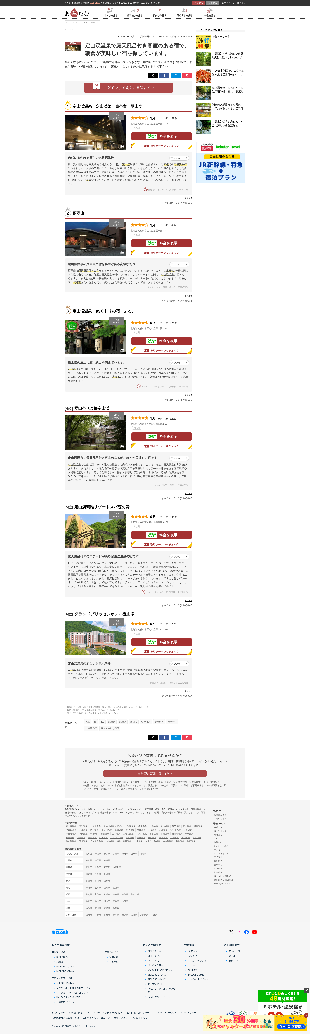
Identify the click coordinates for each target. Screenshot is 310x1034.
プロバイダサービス (158, 965)
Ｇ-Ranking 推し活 (222, 876)
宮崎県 (134, 915)
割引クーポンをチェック (164, 146)
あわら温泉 (128, 834)
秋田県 (125, 853)
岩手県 (107, 853)
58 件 (173, 418)
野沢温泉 (130, 830)
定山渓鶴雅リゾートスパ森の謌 (102, 507)
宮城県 (116, 853)
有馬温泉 (70, 837)
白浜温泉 (81, 837)
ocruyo (217, 838)
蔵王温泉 (176, 826)
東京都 (107, 867)
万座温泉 (83, 830)
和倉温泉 (105, 834)
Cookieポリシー (188, 1012)
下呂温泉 (154, 834)
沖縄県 (154, 915)
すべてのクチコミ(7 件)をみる (177, 202)
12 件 (173, 624)
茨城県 (107, 860)
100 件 (173, 517)
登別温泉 (83, 826)
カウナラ (218, 865)
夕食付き (159, 722)
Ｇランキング (220, 831)
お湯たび (218, 842)
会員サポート (235, 960)
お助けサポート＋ (65, 983)
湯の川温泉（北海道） (113, 826)
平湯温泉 (165, 834)
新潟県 (107, 874)
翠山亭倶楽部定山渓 (91, 408)
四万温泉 (94, 830)
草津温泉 (198, 826)
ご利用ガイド (220, 818)
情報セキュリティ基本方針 (96, 1017)
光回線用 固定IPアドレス (160, 970)
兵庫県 (116, 894)
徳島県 (89, 908)
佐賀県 (98, 915)
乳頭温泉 (131, 826)
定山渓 (133, 722)
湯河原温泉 (175, 830)
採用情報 (192, 970)
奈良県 (125, 894)
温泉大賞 (113, 957)
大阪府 (107, 894)
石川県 (98, 881)
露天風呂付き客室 (110, 728)
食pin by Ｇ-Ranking (223, 880)
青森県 (98, 853)
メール (232, 955)
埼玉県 (89, 867)
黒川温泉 (185, 837)
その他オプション (65, 1002)
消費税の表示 (76, 1012)
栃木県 (89, 860)
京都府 (98, 894)
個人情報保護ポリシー (138, 1012)
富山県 (89, 881)
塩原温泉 (119, 830)
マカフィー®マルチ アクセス (161, 990)
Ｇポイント (219, 827)
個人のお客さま (61, 945)
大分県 (125, 915)
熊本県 (116, 915)
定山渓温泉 (71, 826)
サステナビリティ (197, 960)
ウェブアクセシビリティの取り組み (105, 1012)
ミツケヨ (218, 868)
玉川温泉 (83, 841)
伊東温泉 (188, 830)
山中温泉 (116, 834)
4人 (102, 722)
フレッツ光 (153, 960)
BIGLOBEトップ (139, 1017)
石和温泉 (163, 830)
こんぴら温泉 (116, 837)
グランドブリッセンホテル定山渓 (104, 614)
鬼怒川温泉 (106, 830)
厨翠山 (78, 213)
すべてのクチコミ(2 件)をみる (177, 399)
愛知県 (107, 887)
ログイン (241, 3)
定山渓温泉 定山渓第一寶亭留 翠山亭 (107, 106)
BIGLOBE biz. (155, 951)
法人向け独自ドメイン (159, 996)
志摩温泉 (138, 841)
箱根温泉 (110, 841)
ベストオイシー (221, 853)
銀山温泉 (187, 826)
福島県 (143, 853)
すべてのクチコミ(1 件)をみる (177, 605)
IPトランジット (155, 984)
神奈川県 (117, 867)
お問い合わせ (58, 1012)
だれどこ (218, 834)
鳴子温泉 (142, 826)
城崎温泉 (189, 834)
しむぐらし (115, 961)
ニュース (192, 965)
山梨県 (89, 874)
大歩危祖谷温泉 (152, 841)
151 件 (173, 118)
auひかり (61, 961)
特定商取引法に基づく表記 (65, 1017)
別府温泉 (174, 837)
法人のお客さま (152, 945)
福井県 (107, 881)
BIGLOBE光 (62, 957)
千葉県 (98, 867)
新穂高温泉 (177, 834)
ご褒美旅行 (91, 728)
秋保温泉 (154, 826)
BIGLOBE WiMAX (65, 971)
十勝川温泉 (95, 826)
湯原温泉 (163, 837)
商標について (120, 1017)
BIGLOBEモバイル (65, 966)
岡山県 (107, 901)
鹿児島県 (144, 915)
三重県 (116, 887)
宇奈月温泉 (141, 834)
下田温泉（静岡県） (88, 834)
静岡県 (89, 887)
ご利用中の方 (232, 945)
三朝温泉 (130, 837)
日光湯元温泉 (96, 841)
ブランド (192, 955)
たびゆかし (219, 872)
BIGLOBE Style (196, 974)
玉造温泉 (141, 837)
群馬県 (98, 860)
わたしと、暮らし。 (223, 846)
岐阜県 (98, 887)
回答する (199, 3)
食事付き (172, 722)
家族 (87, 722)
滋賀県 (89, 894)
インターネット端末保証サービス (73, 987)
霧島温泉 (197, 837)
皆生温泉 (152, 837)
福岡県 (89, 915)
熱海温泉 (180, 841)
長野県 (98, 874)
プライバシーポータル (164, 1012)
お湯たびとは (220, 814)
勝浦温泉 (92, 837)
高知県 (116, 908)
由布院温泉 (168, 841)
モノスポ (218, 857)
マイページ (229, 3)
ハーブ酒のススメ (222, 883)
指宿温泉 (191, 841)
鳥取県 (89, 901)
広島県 (116, 901)
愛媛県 (107, 908)
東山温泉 (165, 826)
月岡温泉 (152, 830)
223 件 (173, 323)
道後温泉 (103, 837)
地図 (137, 127)
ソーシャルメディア (198, 979)
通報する (188, 198)
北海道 (111, 722)
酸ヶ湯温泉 (71, 841)
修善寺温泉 (71, 834)
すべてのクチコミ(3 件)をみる (177, 300)
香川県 (98, 908)
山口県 (125, 901)
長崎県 (107, 915)
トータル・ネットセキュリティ (72, 992)
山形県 (134, 853)
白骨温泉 (141, 830)
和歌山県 (135, 894)
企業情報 (189, 945)
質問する (212, 3)
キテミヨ (218, 850)
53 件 (173, 225)
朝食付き (145, 722)
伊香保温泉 (71, 830)
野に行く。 (219, 861)
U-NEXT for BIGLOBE (68, 997)
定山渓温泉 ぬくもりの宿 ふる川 (104, 311)
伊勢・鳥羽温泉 (124, 841)
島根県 (98, 901)
